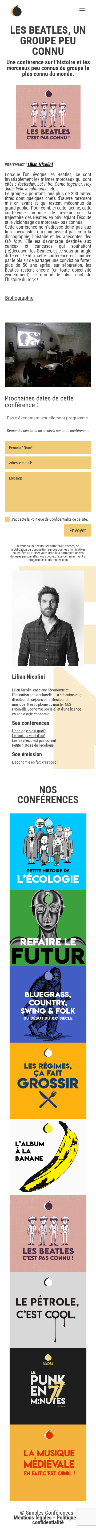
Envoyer (77, 530)
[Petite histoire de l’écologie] (48, 851)
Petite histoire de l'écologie (33, 745)
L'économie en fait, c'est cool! (35, 762)
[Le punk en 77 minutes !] (48, 1386)
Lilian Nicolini (40, 164)
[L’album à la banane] (48, 1157)
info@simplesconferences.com (48, 560)
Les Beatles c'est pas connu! (34, 740)
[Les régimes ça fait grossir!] (48, 1081)
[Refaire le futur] (48, 928)
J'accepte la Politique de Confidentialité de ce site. (49, 519)
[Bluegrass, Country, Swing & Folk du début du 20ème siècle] (48, 1004)
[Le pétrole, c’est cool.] (48, 1310)
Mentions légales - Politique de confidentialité (48, 1520)
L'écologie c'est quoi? (29, 731)
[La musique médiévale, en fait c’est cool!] (48, 1463)
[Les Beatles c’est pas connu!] (48, 1233)
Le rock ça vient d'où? (28, 735)
